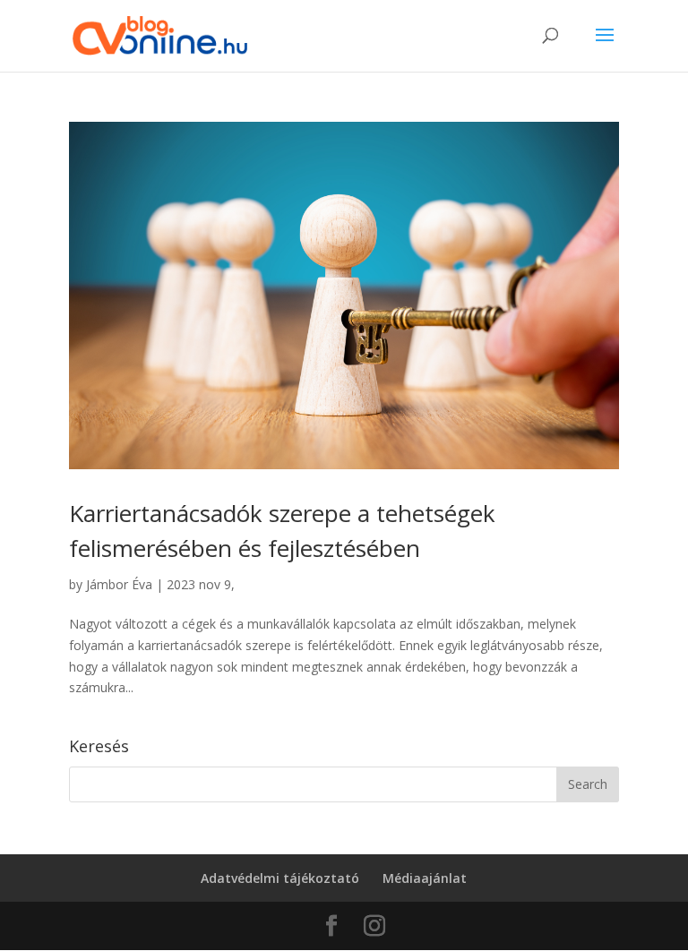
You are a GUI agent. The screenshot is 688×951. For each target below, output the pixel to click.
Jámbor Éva (119, 584)
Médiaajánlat (425, 878)
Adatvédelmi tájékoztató (280, 878)
